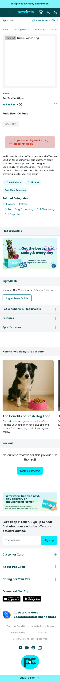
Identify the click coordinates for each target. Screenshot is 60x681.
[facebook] (27, 649)
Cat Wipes (9, 204)
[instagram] (33, 649)
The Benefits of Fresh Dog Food (27, 416)
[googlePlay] (32, 600)
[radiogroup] (30, 124)
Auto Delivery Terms (42, 626)
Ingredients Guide (17, 298)
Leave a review (30, 470)
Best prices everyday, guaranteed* (30, 3)
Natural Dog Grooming (19, 209)
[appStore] (11, 600)
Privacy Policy (17, 632)
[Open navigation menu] (4, 12)
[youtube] (20, 649)
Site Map (42, 632)
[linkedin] (40, 649)
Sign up (49, 540)
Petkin (6, 93)
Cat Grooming (38, 29)
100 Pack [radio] (10, 124)
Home (5, 29)
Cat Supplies (19, 29)
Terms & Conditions (17, 626)
